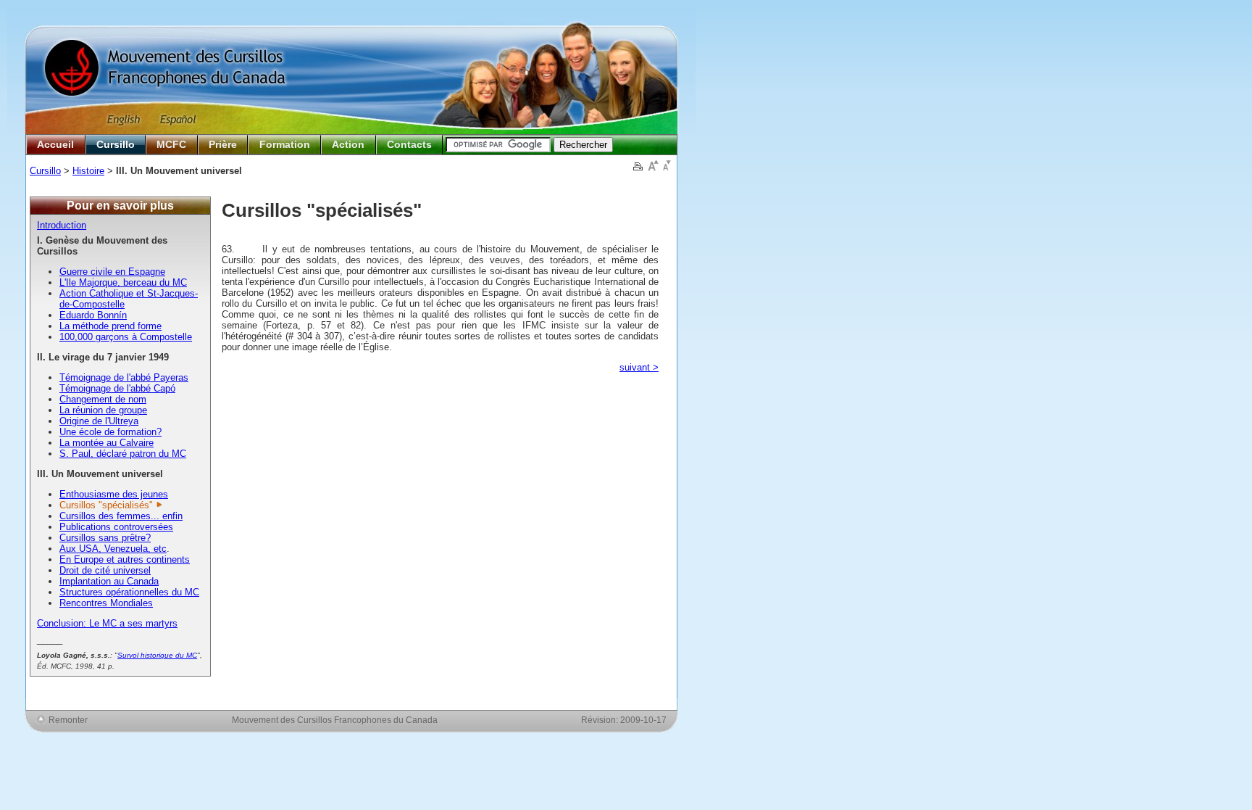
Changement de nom (102, 399)
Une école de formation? (110, 431)
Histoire (88, 170)
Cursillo (115, 144)
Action (348, 144)
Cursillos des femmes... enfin (121, 516)
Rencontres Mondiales (106, 603)
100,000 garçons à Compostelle (125, 336)
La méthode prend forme (110, 326)
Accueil (55, 144)
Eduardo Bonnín (93, 315)
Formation (284, 144)
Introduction (61, 225)
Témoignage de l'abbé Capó (117, 388)
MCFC (171, 144)
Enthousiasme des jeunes (113, 494)
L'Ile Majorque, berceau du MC (123, 282)
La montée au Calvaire (106, 442)
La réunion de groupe (103, 410)
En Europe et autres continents (124, 559)
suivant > (639, 367)
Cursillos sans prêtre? (105, 537)
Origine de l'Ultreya (98, 421)
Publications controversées (116, 526)
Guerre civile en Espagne (112, 271)
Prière (223, 144)
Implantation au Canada (109, 581)
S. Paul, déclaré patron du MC (122, 453)
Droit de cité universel (105, 570)
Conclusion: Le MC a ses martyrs (107, 623)
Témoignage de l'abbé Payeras (123, 377)
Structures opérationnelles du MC (129, 592)
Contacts (409, 144)
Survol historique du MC (157, 655)
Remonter (68, 719)
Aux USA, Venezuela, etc (113, 548)
